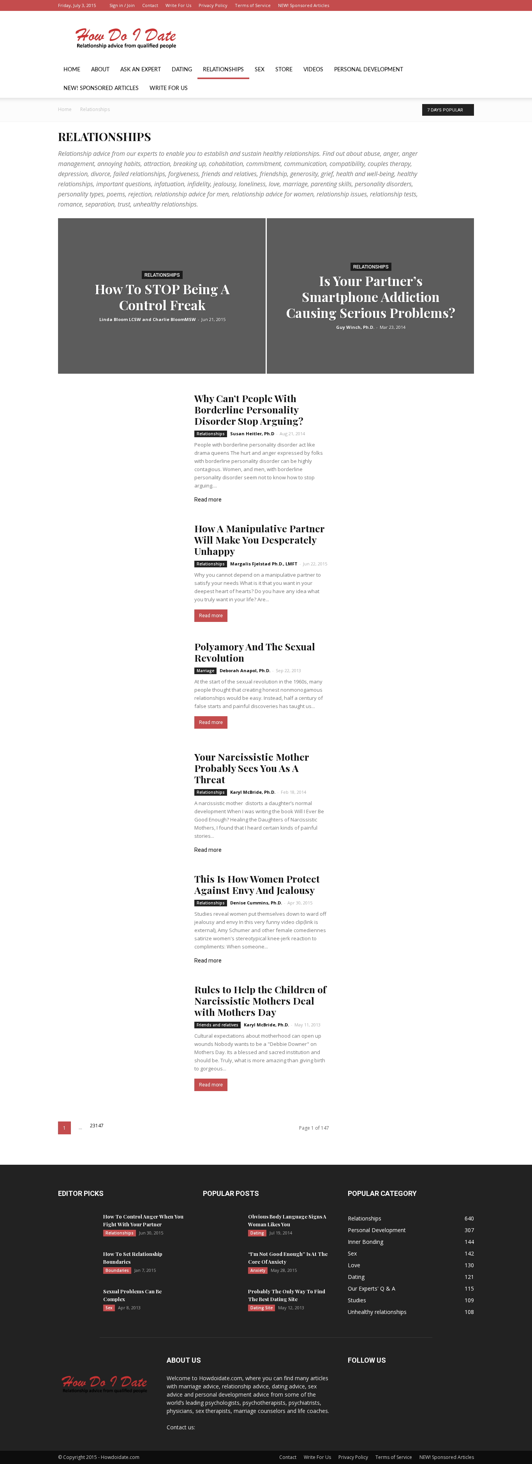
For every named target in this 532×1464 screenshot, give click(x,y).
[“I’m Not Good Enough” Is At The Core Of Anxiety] (222, 1263)
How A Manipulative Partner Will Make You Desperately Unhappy (259, 539)
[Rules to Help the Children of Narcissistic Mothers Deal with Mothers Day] (121, 1029)
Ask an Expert (140, 69)
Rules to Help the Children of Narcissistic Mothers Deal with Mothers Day (260, 1000)
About (100, 69)
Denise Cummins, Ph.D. (256, 903)
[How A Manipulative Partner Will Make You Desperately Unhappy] (121, 568)
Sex (259, 69)
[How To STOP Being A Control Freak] (162, 308)
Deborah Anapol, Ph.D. (245, 670)
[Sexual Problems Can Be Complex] (77, 1301)
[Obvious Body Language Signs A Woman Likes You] (222, 1226)
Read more (211, 615)
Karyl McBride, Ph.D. (252, 792)
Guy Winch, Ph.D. (355, 327)
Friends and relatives (217, 1025)
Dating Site (261, 1307)
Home (71, 69)
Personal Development (368, 69)
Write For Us (178, 5)
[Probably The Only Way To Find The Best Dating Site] (222, 1301)
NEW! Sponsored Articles (303, 5)
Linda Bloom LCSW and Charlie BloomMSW (147, 319)
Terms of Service (253, 5)
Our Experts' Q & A (371, 1288)
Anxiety (257, 1270)
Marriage (205, 670)
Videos (313, 69)
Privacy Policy (213, 5)
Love (354, 1265)
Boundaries (117, 1270)
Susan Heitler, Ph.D (252, 433)
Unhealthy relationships (377, 1312)
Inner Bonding (365, 1241)
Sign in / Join (122, 5)
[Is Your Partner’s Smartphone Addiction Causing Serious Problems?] (370, 296)
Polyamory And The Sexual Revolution (254, 652)
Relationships (223, 69)
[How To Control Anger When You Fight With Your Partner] (77, 1226)
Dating (182, 69)
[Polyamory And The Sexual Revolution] (121, 686)
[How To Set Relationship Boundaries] (77, 1263)
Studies (357, 1300)
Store (283, 69)
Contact (150, 5)
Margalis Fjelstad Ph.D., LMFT (264, 564)
